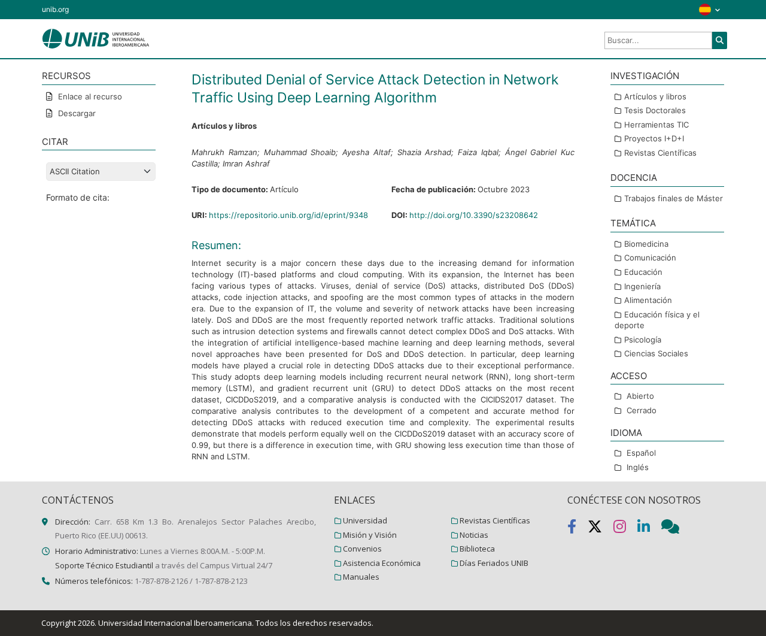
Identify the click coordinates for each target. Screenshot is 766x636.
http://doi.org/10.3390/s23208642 (473, 215)
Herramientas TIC (656, 124)
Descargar (76, 113)
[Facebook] (577, 528)
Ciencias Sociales (656, 353)
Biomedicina (646, 244)
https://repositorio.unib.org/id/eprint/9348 (288, 215)
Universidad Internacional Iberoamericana (175, 622)
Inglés (638, 467)
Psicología (642, 339)
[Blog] (675, 528)
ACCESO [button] (628, 375)
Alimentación (648, 300)
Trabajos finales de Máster (673, 198)
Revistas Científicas (660, 153)
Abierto (640, 396)
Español (641, 453)
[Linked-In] (649, 528)
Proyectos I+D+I (654, 138)
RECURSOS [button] (66, 75)
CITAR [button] (55, 141)
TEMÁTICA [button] (633, 223)
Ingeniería (642, 286)
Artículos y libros (655, 96)
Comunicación (650, 257)
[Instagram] (625, 528)
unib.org (55, 9)
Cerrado (641, 410)
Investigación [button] (644, 75)
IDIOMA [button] (626, 432)
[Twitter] (600, 528)
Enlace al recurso (89, 96)
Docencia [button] (633, 177)
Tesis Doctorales (655, 110)
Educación (643, 272)
